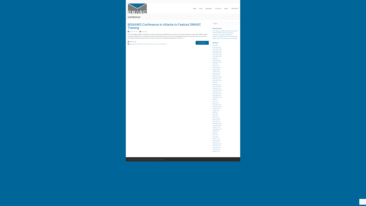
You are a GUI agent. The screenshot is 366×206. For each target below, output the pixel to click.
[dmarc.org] (137, 13)
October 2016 (216, 108)
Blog (200, 8)
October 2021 (216, 71)
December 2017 (217, 94)
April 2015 (215, 136)
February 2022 (217, 67)
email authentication (148, 44)
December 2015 (217, 123)
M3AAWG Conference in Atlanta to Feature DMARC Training (164, 26)
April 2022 (215, 64)
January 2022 (216, 69)
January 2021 (216, 75)
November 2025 (217, 51)
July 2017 (215, 99)
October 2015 (216, 127)
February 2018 (217, 92)
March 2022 (216, 66)
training (155, 44)
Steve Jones (144, 31)
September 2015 (217, 129)
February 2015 (217, 140)
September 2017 (217, 97)
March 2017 (216, 103)
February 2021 (217, 73)
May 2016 (215, 116)
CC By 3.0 (155, 159)
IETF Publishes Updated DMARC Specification (225, 31)
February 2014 (217, 146)
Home (194, 8)
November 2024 (217, 55)
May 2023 (215, 58)
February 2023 (217, 60)
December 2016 (217, 105)
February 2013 (217, 147)
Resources (209, 8)
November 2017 (217, 95)
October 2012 (216, 149)
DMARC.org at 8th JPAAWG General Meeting (225, 36)
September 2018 (217, 90)
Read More (202, 43)
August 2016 (216, 110)
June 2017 (215, 101)
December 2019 (217, 81)
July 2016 (215, 112)
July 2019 (215, 82)
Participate (234, 8)
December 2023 (217, 56)
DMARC (140, 44)
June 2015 (215, 134)
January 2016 (216, 121)
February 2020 (217, 79)
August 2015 (216, 131)
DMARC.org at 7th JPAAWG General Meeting (225, 38)
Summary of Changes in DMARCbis (222, 34)
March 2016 (216, 118)
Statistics (218, 8)
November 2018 (217, 86)
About (226, 8)
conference (134, 44)
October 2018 (216, 88)
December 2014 (217, 144)
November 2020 (217, 77)
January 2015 (216, 142)
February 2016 (217, 120)
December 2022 (217, 62)
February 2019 (217, 84)
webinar (164, 44)
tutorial (160, 44)
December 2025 (217, 49)
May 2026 (215, 45)
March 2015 (216, 138)
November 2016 (217, 107)
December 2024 (217, 53)
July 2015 (215, 133)
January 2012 (216, 151)
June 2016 (215, 114)
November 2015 (217, 125)
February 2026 (217, 47)
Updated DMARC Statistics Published (223, 33)
